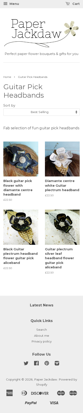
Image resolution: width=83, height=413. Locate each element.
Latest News (41, 305)
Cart (75, 4)
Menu (14, 4)
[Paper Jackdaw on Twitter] (26, 364)
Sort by (9, 105)
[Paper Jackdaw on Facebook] (36, 364)
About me (41, 335)
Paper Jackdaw (45, 379)
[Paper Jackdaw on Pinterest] (46, 364)
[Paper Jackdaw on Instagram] (56, 364)
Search (41, 329)
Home (7, 77)
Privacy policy (41, 341)
